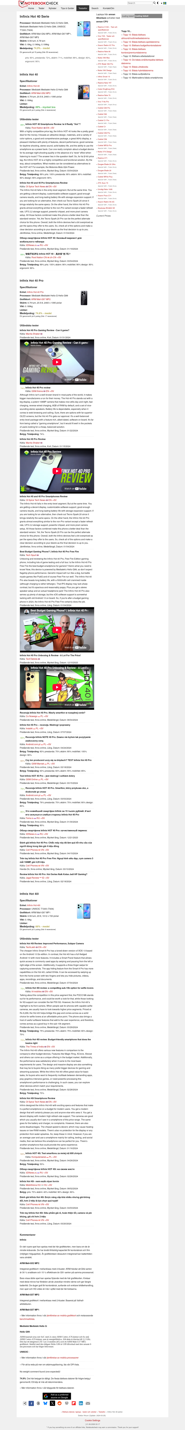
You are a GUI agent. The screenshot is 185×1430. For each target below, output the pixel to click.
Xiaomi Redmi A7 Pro (106, 45)
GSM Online (32, 779)
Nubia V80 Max (104, 57)
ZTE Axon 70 (103, 183)
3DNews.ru (31, 245)
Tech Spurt (31, 555)
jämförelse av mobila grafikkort (61, 1315)
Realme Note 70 (104, 95)
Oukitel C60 (102, 114)
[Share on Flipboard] (73, 1403)
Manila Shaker (33, 333)
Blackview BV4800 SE (106, 208)
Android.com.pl (33, 744)
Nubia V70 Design (105, 151)
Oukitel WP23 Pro (105, 145)
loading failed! (128, 16)
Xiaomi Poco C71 (104, 195)
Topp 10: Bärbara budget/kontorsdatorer (142, 45)
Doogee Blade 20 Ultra (106, 164)
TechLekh (30, 947)
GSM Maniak (38, 763)
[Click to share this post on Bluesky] (45, 1403)
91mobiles (37, 991)
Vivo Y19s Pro (103, 101)
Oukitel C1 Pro (103, 120)
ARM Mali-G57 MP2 (41, 299)
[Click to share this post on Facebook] (31, 1403)
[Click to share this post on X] (52, 1403)
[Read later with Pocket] (66, 1403)
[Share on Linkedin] (80, 1403)
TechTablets (31, 658)
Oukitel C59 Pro (104, 133)
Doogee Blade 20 (104, 170)
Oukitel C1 (102, 126)
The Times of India (35, 1046)
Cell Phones (32, 849)
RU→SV (44, 245)
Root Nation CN (39, 257)
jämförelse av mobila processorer (63, 1357)
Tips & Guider (67, 8)
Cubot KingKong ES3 (106, 89)
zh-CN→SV (55, 257)
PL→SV (44, 716)
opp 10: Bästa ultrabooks (136, 66)
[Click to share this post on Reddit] (59, 1403)
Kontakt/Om (108, 8)
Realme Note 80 (104, 51)
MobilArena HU (33, 1184)
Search (95, 8)
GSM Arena (37, 391)
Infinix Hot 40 (33, 85)
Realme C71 (102, 158)
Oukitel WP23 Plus (105, 176)
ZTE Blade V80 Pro (105, 64)
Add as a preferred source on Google (59, 1396)
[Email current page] (87, 1403)
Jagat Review (32, 877)
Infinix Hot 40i (33, 905)
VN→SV (45, 849)
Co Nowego (31, 716)
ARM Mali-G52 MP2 (41, 93)
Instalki (29, 728)
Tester (41, 8)
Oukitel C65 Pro (104, 108)
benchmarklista (27, 1319)
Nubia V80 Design (105, 70)
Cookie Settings (92, 1420)
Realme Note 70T (104, 82)
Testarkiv (83, 8)
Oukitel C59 (102, 139)
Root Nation (37, 127)
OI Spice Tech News (35, 186)
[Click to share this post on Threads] (38, 1403)
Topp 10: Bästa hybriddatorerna (138, 70)
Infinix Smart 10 (104, 76)
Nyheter (52, 8)
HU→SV (48, 1184)
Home (31, 8)
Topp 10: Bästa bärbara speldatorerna (141, 41)
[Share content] (25, 1403)
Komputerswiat (39, 1156)
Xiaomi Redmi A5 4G (106, 201)
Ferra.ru (29, 818)
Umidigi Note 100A (105, 189)
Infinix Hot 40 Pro (35, 292)
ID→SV (45, 877)
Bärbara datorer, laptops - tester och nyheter (79, 1411)
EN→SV (50, 127)
